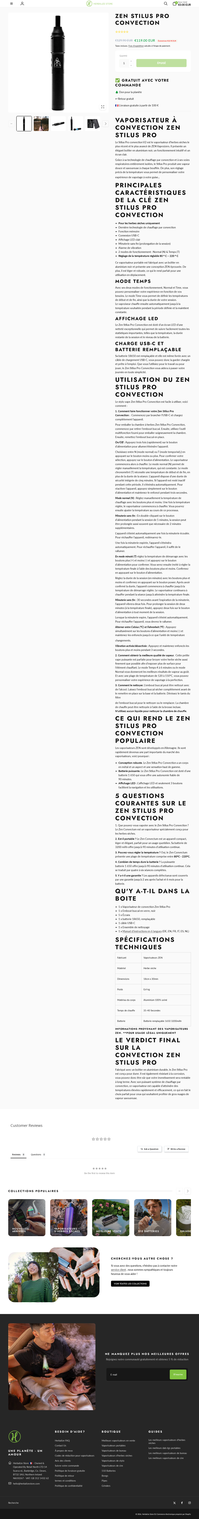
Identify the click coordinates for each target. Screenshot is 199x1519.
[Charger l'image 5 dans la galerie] (92, 123)
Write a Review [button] (178, 1149)
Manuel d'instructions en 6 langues (142, 931)
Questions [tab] (36, 1154)
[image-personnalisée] (14, 1442)
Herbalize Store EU (149, 1514)
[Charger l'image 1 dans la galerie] (24, 123)
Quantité (123, 56)
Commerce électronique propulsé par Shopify (174, 1514)
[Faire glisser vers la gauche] (11, 123)
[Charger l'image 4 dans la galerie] (75, 123)
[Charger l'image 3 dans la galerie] (58, 123)
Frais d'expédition (136, 46)
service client (118, 1269)
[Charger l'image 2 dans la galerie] (41, 123)
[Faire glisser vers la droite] (105, 123)
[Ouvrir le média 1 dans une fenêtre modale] (58, 63)
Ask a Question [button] (151, 1149)
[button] (11, 3)
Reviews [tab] (16, 1154)
